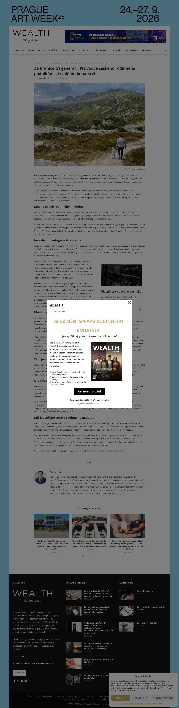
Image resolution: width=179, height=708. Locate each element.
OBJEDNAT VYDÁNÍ (89, 391)
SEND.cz (98, 404)
